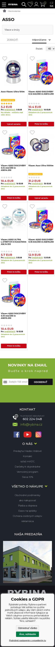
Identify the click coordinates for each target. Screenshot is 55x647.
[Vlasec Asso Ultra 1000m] (41, 146)
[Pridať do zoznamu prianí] (4, 59)
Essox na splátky (27, 510)
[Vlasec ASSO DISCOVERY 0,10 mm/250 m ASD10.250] (14, 294)
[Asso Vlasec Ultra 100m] (14, 72)
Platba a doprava (27, 505)
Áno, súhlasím (27, 634)
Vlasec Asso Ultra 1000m (40, 165)
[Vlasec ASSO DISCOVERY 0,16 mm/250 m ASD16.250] (41, 220)
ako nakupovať (27, 500)
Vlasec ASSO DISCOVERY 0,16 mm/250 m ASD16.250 (41, 240)
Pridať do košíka (41, 124)
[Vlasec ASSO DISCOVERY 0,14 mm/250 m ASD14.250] (14, 146)
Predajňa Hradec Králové (27, 451)
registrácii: (9, 109)
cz (51, 2)
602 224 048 (32, 419)
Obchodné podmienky (27, 495)
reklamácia (27, 521)
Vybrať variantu (13, 124)
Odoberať (40, 382)
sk (51, 5)
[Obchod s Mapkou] (27, 562)
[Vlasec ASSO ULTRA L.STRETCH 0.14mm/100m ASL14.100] (14, 220)
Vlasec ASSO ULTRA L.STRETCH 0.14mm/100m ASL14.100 (13, 241)
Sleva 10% (27, 477)
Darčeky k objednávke (27, 466)
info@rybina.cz (31, 424)
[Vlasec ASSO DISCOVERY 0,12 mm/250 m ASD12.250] (41, 72)
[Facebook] (17, 435)
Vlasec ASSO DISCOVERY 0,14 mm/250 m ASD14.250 (13, 167)
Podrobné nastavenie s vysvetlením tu (27, 640)
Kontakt (27, 456)
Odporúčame (39, 40)
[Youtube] (27, 435)
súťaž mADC (27, 461)
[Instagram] (38, 435)
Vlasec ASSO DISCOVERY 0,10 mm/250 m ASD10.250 (13, 315)
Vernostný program (27, 471)
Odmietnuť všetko (27, 628)
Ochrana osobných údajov (27, 516)
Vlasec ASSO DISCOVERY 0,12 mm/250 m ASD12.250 (41, 92)
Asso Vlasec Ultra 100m (13, 91)
